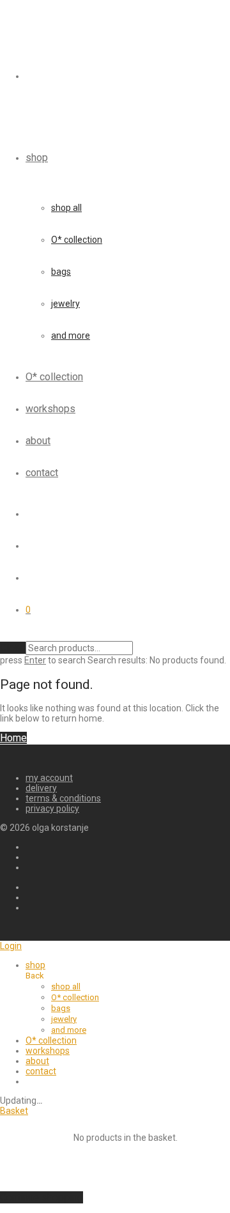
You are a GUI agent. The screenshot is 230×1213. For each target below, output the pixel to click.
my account (49, 778)
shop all (66, 208)
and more (70, 335)
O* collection (76, 240)
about (38, 441)
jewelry (65, 303)
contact (42, 473)
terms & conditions (63, 798)
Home (13, 738)
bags (61, 272)
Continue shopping (41, 1197)
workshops (50, 409)
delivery (41, 788)
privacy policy (52, 808)
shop (37, 157)
